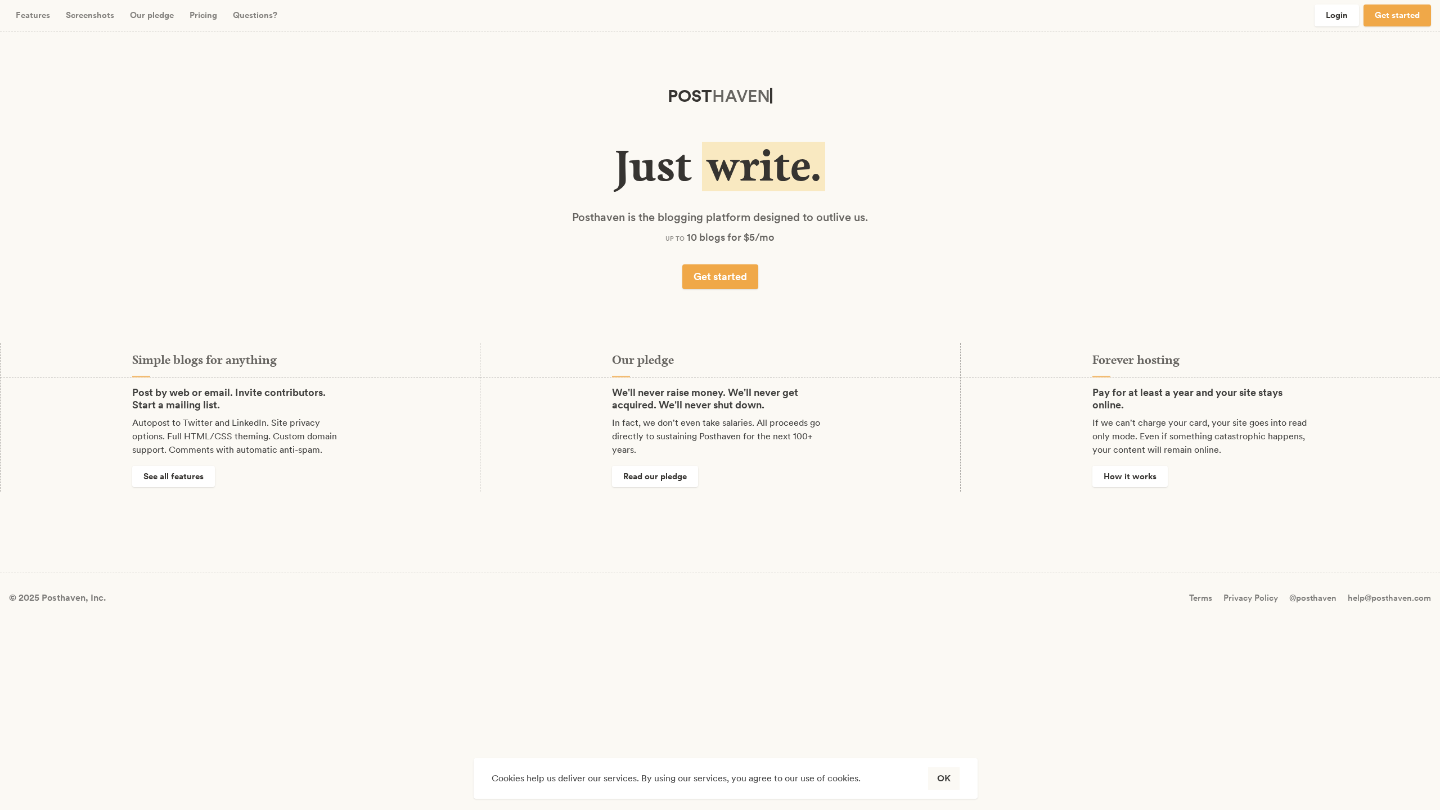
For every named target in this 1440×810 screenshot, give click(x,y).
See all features (173, 476)
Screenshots (90, 15)
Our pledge (152, 15)
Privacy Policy (1250, 598)
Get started (1397, 15)
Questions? (255, 15)
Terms (1200, 598)
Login (1337, 15)
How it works (1130, 476)
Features (33, 15)
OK (944, 778)
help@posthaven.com (1389, 598)
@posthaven (1312, 598)
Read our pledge (655, 476)
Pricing (203, 15)
